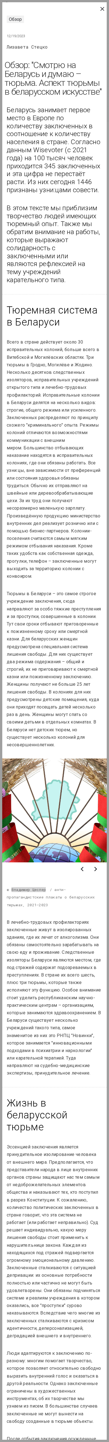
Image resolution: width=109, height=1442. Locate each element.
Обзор (15, 19)
